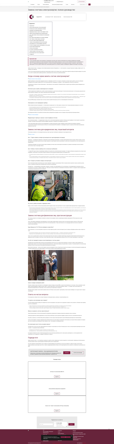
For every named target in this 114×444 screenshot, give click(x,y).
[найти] (89, 4)
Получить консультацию (77, 352)
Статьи (67, 4)
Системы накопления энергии (78, 432)
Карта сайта (60, 440)
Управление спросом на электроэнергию (77, 439)
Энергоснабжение (46, 4)
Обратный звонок (47, 2)
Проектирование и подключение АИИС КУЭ (79, 435)
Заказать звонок (45, 440)
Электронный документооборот (57, 4)
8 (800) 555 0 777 (49, 0)
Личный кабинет (82, 1)
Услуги (38, 4)
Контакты (72, 4)
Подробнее (67, 352)
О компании (32, 4)
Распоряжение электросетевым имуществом (78, 437)
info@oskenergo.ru (60, 1)
